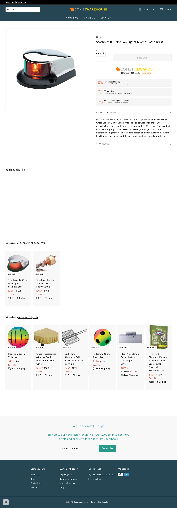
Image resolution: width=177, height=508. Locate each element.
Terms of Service (67, 483)
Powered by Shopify (99, 502)
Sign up (106, 18)
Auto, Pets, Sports (28, 317)
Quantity (101, 53)
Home (99, 37)
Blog (32, 479)
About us (72, 18)
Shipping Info (65, 474)
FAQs (62, 487)
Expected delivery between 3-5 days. (116, 84)
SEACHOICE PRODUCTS (31, 243)
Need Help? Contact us (16, 2)
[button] (133, 112)
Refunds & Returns (68, 479)
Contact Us (35, 483)
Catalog (89, 18)
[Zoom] (46, 69)
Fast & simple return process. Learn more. (118, 93)
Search (33, 487)
